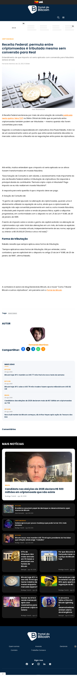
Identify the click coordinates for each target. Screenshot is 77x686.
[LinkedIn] (44, 664)
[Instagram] (38, 664)
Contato (14, 650)
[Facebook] (27, 664)
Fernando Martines (38, 344)
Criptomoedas (8, 39)
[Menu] (63, 17)
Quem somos (14, 646)
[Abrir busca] (58, 17)
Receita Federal (12, 313)
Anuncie (38, 646)
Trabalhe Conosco (38, 650)
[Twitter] (32, 664)
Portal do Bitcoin (38, 9)
